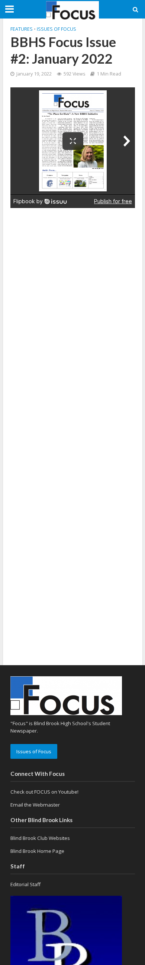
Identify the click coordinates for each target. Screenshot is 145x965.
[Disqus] (72, 308)
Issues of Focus (56, 29)
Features (21, 29)
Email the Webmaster (35, 804)
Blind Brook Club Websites (40, 838)
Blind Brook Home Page (37, 851)
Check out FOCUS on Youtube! (44, 791)
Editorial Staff (25, 884)
